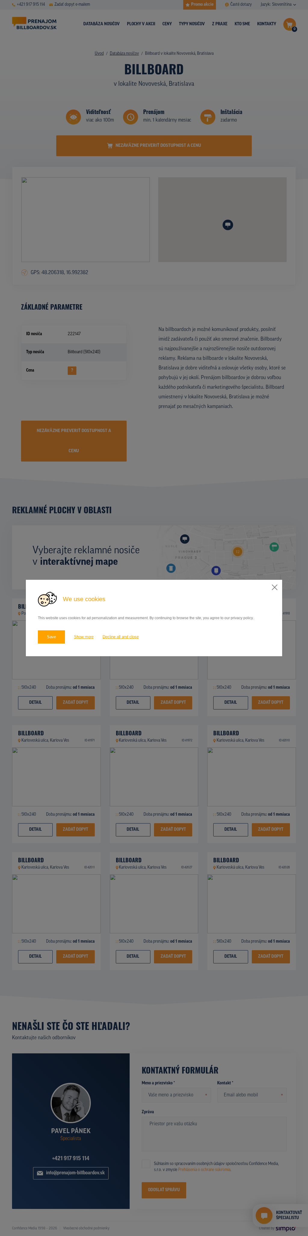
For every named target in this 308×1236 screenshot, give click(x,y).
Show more (84, 637)
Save (51, 637)
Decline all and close (121, 637)
